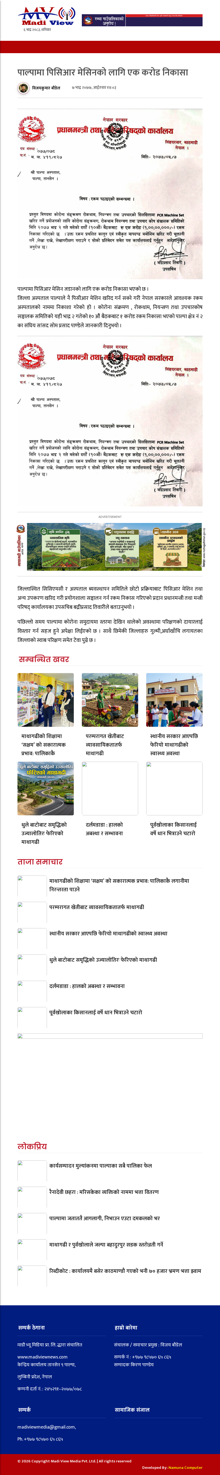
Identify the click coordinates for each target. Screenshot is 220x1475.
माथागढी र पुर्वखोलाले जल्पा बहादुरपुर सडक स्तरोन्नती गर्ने (106, 1244)
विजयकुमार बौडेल (46, 88)
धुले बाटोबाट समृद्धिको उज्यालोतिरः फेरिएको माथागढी (44, 833)
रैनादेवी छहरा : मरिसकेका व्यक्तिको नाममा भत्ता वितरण (104, 1192)
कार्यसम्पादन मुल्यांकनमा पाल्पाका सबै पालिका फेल (100, 1166)
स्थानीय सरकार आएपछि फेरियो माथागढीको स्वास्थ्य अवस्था (174, 745)
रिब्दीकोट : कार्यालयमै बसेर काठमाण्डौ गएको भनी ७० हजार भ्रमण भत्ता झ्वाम (125, 1271)
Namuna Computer (185, 1467)
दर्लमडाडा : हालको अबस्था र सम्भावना (104, 829)
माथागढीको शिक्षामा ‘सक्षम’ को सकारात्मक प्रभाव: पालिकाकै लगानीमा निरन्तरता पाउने (43, 753)
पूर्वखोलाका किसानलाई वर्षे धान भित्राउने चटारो (173, 829)
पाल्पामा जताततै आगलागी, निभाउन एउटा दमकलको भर (104, 1218)
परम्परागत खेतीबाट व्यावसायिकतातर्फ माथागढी (105, 745)
